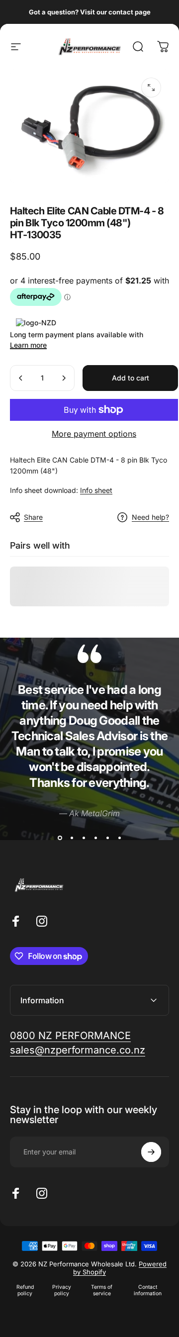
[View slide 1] (60, 838)
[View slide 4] (95, 838)
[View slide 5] (107, 838)
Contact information (148, 1290)
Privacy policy (61, 1290)
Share (33, 517)
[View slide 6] (119, 838)
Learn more (28, 345)
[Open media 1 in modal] (151, 87)
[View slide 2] (72, 838)
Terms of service (101, 1290)
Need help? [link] (150, 517)
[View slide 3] (84, 838)
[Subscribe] (151, 1152)
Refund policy (25, 1290)
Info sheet (96, 490)
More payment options (94, 434)
